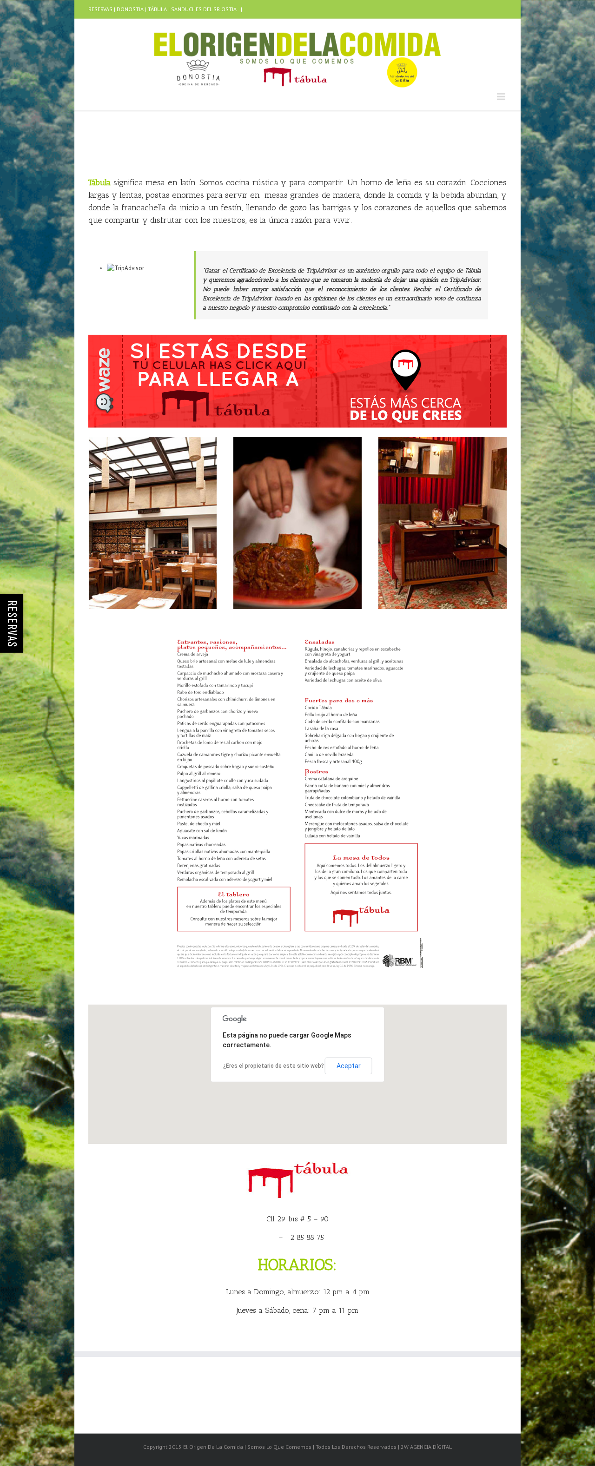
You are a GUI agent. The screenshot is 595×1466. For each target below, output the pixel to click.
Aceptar (349, 1066)
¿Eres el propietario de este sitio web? (273, 1066)
